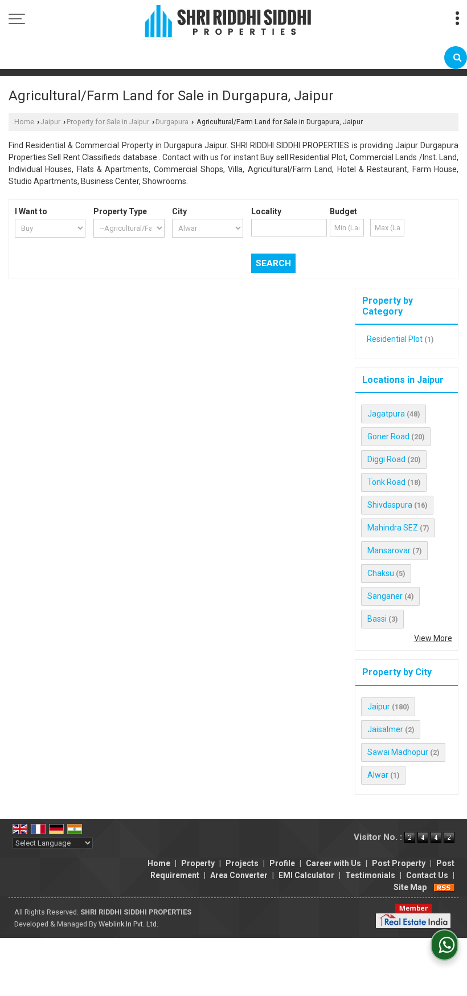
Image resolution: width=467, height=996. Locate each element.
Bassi (377, 618)
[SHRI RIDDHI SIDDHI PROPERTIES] (226, 23)
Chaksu (380, 573)
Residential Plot (395, 339)
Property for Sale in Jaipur (108, 121)
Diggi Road (386, 459)
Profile (282, 863)
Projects (242, 863)
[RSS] (444, 887)
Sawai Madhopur (397, 752)
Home (24, 121)
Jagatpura (386, 413)
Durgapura (172, 121)
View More (433, 638)
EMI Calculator (306, 875)
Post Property (398, 863)
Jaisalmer (385, 729)
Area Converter (239, 875)
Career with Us (333, 863)
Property (198, 863)
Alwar (377, 774)
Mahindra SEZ (392, 527)
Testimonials (370, 875)
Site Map (410, 887)
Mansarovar (389, 550)
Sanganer (385, 596)
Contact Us (427, 875)
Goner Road (388, 436)
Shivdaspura (389, 504)
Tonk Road (386, 482)
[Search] (455, 57)
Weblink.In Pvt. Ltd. (128, 924)
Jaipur (50, 121)
